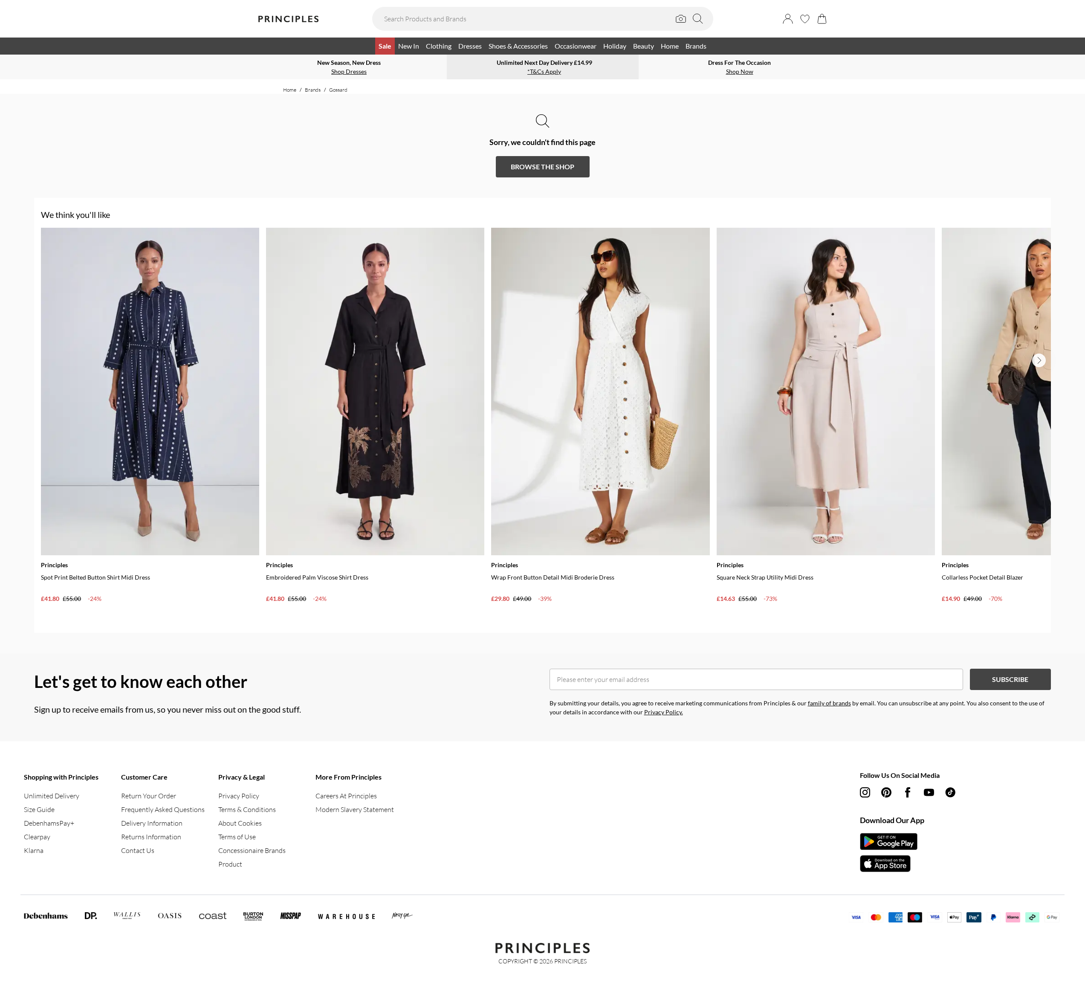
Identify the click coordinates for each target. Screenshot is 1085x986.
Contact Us (137, 850)
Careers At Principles (346, 796)
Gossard (338, 90)
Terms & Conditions (247, 809)
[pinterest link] (886, 792)
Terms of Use (237, 836)
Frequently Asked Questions (163, 809)
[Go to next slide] (1039, 360)
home (289, 90)
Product (230, 864)
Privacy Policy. (663, 712)
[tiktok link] (950, 792)
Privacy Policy (238, 796)
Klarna (33, 850)
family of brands (829, 703)
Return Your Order (148, 796)
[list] (546, 427)
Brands (313, 90)
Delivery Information (151, 823)
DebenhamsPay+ (49, 823)
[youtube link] (929, 792)
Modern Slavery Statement (354, 809)
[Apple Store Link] (888, 863)
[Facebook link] (908, 792)
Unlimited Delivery (51, 796)
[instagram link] (865, 792)
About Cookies (240, 823)
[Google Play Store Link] (888, 841)
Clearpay (37, 836)
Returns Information (151, 836)
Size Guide (39, 809)
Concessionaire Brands (252, 850)
